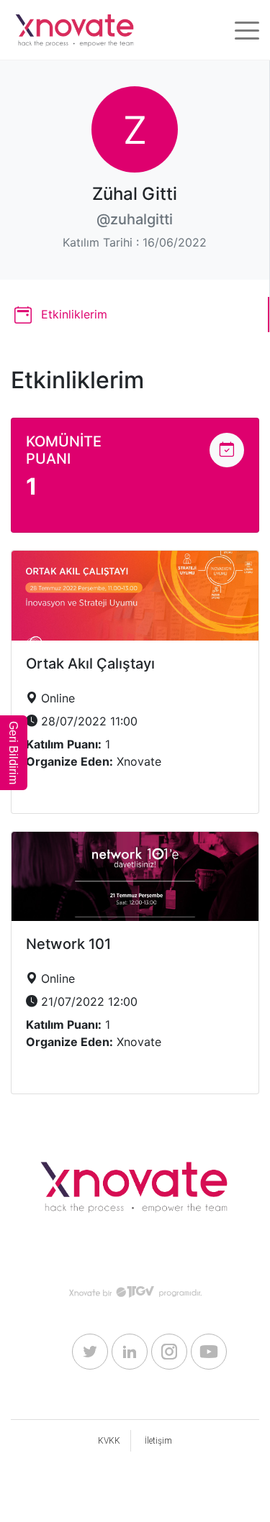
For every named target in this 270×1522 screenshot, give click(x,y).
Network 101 (68, 944)
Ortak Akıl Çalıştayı (90, 663)
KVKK (109, 1441)
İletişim (158, 1441)
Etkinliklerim (72, 314)
